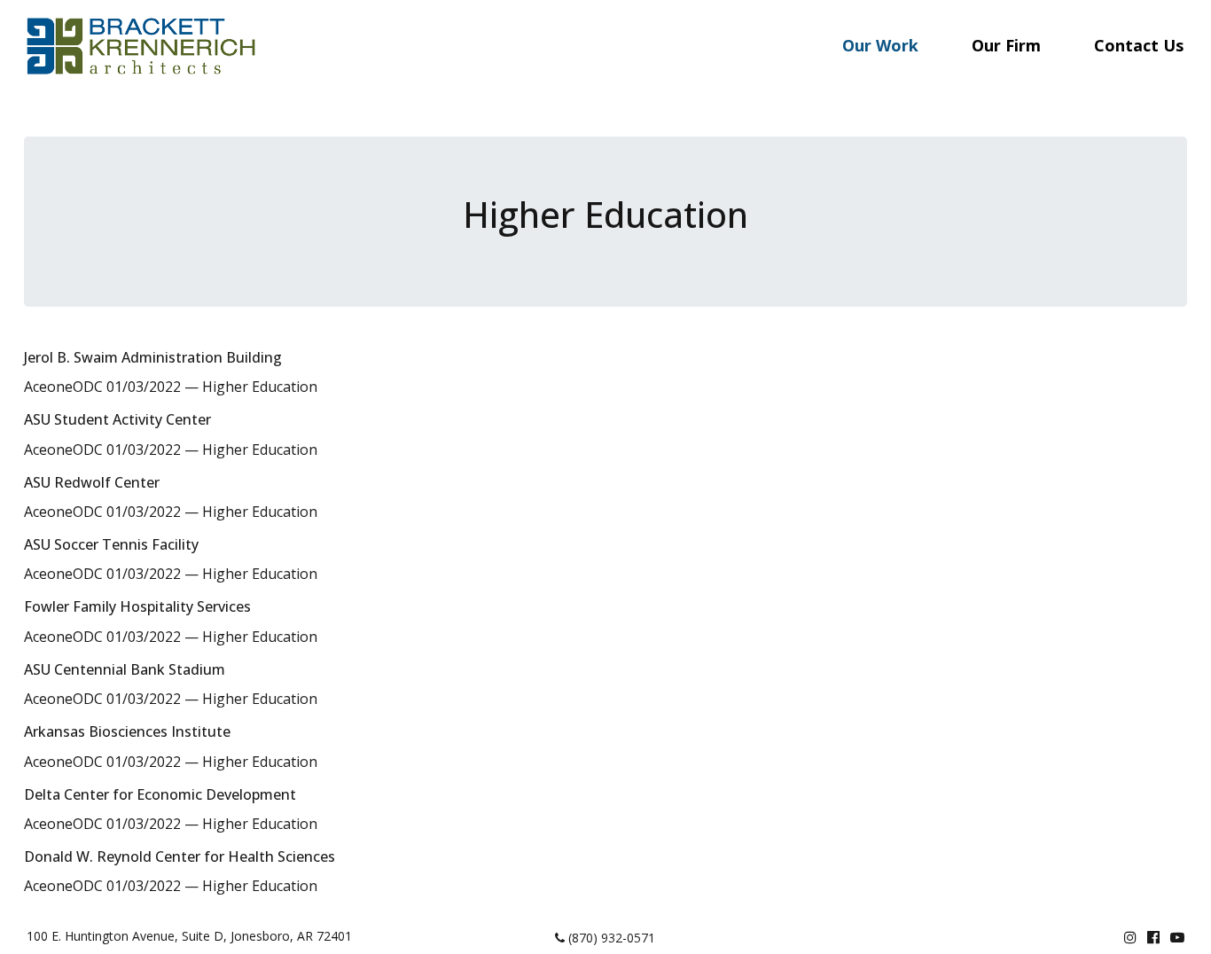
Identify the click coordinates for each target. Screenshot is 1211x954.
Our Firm (1006, 45)
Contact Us (1139, 45)
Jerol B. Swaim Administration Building (153, 357)
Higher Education (259, 386)
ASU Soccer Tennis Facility (111, 544)
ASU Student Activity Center (117, 419)
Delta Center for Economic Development (160, 794)
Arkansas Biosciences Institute (127, 731)
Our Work (880, 45)
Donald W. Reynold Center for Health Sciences (179, 856)
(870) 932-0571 (610, 937)
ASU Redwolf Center (92, 482)
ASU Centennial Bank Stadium (124, 669)
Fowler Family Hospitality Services (137, 606)
